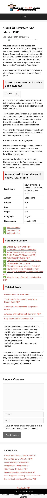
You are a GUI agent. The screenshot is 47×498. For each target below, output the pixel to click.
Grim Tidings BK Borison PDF (16, 469)
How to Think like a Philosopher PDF (23, 269)
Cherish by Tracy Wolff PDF (19, 247)
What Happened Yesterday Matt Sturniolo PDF (22, 476)
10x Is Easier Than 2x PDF (18, 263)
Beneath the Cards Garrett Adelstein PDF (20, 479)
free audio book (13, 230)
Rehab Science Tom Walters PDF (21, 252)
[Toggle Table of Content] (15, 94)
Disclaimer (26, 495)
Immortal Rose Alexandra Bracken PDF (19, 472)
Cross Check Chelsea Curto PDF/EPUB (20, 456)
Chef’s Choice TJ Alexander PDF (21, 255)
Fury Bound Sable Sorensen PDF (18, 319)
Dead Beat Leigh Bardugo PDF (16, 462)
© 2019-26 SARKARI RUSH (23, 492)
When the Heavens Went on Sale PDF (23, 266)
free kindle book (13, 228)
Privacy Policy (39, 495)
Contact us (15, 495)
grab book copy (13, 233)
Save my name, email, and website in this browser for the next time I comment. (24, 427)
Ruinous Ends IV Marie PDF (16, 294)
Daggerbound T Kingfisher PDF (16, 466)
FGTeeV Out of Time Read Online (21, 250)
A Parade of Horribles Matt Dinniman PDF (22, 314)
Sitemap (23, 497)
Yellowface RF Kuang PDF (18, 258)
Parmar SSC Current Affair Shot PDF (18, 459)
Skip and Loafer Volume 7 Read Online (24, 261)
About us (5, 495)
